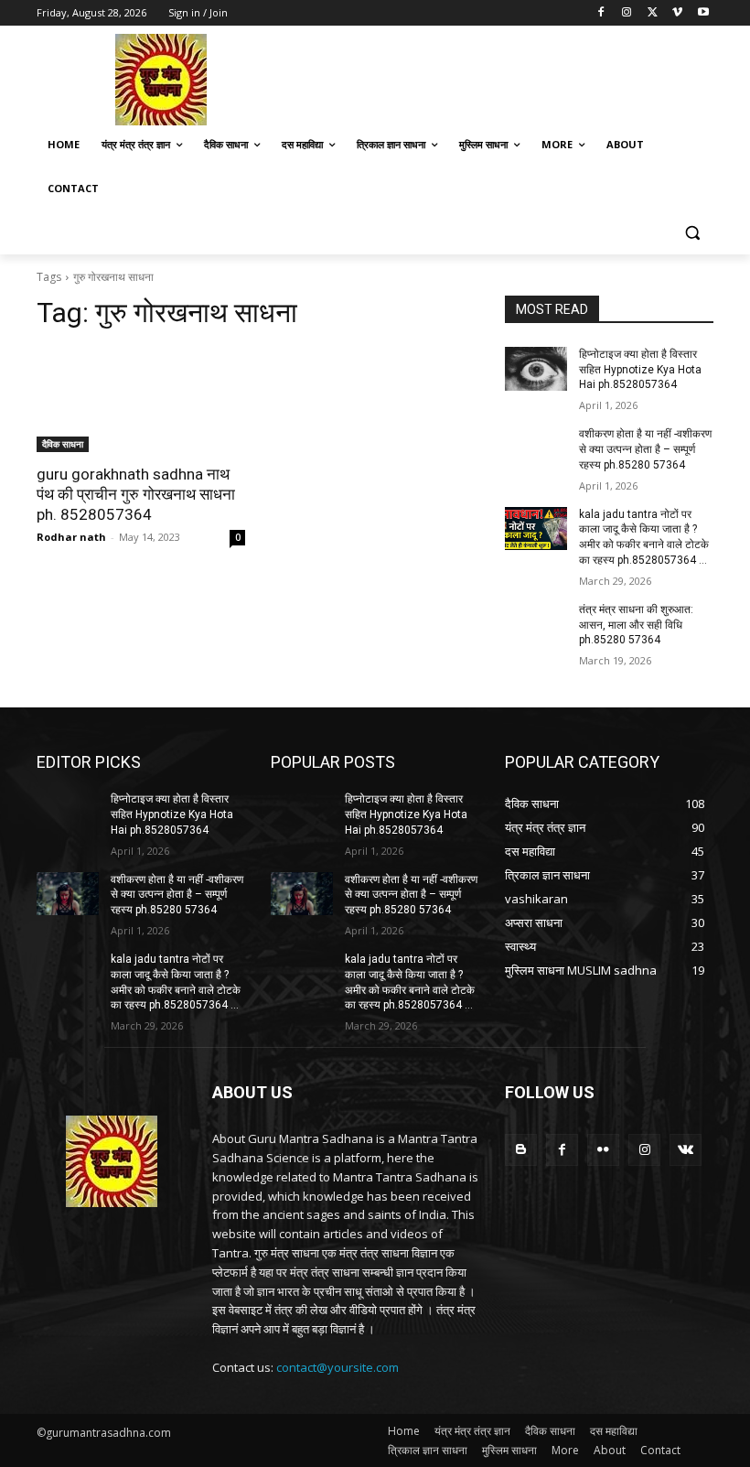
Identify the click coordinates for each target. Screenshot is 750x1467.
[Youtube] (702, 13)
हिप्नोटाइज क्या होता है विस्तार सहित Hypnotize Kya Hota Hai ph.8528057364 (640, 370)
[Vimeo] (677, 13)
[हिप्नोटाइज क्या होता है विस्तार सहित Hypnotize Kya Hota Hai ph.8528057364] (536, 369)
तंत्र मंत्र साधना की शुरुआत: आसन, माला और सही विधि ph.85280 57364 (636, 625)
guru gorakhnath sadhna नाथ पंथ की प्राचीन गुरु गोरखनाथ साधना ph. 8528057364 (136, 494)
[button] (691, 232)
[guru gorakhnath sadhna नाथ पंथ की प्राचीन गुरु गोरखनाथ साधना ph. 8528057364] (141, 400)
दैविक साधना (62, 443)
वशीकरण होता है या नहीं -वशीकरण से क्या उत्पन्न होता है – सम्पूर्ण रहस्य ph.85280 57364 (645, 449)
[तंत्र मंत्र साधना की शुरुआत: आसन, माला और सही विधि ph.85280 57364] (536, 624)
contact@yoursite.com (337, 1367)
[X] (652, 13)
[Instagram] (627, 13)
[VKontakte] (686, 1150)
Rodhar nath (71, 537)
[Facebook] (601, 13)
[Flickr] (603, 1150)
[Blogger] (521, 1150)
